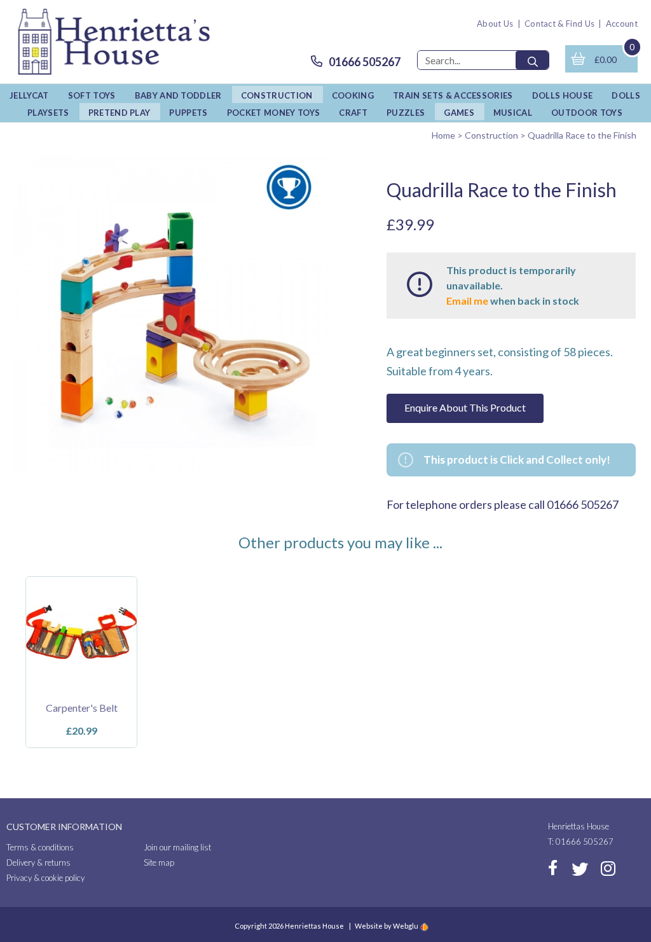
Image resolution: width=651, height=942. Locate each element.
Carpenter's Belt (82, 708)
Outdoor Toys (586, 112)
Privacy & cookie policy (45, 878)
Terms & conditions (40, 847)
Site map (159, 862)
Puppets (188, 112)
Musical (512, 112)
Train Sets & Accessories (453, 95)
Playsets (48, 112)
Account (622, 23)
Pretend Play (119, 112)
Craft (353, 112)
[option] (81, 662)
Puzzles (406, 112)
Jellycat (29, 95)
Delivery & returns (38, 862)
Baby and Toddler (178, 95)
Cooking (353, 95)
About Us (495, 23)
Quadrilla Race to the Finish (582, 135)
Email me (467, 300)
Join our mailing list (177, 847)
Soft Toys (92, 95)
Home (443, 135)
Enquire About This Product (465, 407)
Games (459, 112)
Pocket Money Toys (273, 112)
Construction (277, 95)
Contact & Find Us (559, 23)
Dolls (626, 95)
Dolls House (562, 95)
